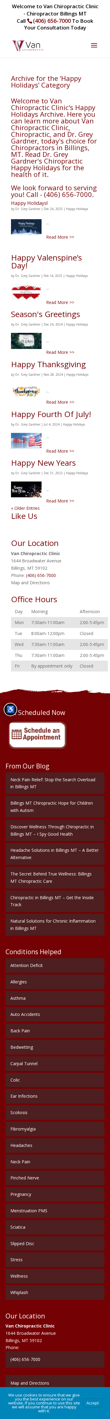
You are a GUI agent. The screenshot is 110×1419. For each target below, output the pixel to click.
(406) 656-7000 (52, 20)
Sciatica (17, 1227)
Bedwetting (21, 1047)
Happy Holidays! (29, 203)
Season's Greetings (45, 314)
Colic (15, 1080)
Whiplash (19, 1292)
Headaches (21, 1145)
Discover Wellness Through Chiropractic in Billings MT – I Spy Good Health (52, 830)
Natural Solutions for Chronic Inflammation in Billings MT (53, 924)
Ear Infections (24, 1096)
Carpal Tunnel (24, 1063)
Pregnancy (20, 1194)
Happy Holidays (77, 209)
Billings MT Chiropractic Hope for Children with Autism (51, 806)
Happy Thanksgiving (48, 364)
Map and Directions (30, 582)
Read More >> (60, 237)
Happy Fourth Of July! (51, 414)
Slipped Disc (22, 1243)
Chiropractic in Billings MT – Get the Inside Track (52, 901)
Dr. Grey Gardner (27, 209)
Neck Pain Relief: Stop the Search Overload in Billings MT (52, 783)
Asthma (18, 998)
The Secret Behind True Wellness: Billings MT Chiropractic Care (51, 877)
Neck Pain (20, 1162)
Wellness (19, 1276)
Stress (16, 1259)
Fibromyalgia (23, 1129)
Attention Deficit (26, 965)
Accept (92, 1403)
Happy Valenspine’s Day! (46, 261)
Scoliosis (19, 1112)
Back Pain (20, 1031)
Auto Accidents (25, 1014)
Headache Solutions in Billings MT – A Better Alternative (54, 853)
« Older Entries (25, 508)
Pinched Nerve (24, 1178)
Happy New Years (43, 462)
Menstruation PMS (28, 1211)
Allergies (18, 982)
